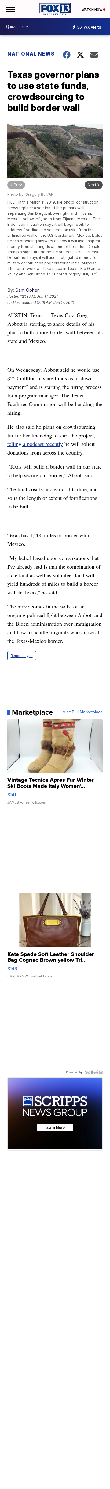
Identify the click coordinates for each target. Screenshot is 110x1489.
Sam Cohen (27, 290)
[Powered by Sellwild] (94, 1072)
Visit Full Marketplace (83, 712)
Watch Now (92, 9)
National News (31, 54)
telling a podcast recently (35, 443)
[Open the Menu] (10, 9)
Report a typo (22, 655)
